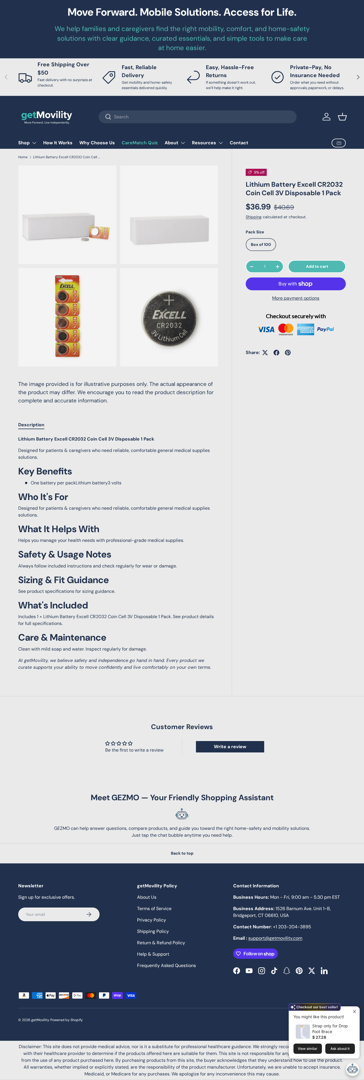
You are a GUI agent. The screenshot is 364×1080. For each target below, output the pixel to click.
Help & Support (153, 954)
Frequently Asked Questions (166, 965)
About (171, 143)
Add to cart (317, 266)
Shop (24, 143)
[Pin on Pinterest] (287, 352)
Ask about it (339, 1048)
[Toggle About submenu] (182, 142)
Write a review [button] (230, 747)
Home (23, 157)
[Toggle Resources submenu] (220, 142)
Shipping (254, 216)
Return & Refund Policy (161, 943)
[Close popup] (354, 1011)
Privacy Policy (151, 920)
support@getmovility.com (275, 938)
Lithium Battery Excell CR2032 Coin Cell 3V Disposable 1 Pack (67, 157)
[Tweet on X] (265, 352)
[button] (342, 116)
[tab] (31, 424)
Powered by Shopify (66, 1020)
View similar (307, 1048)
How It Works (58, 143)
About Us (146, 897)
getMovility (40, 1020)
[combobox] (197, 116)
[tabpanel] (118, 553)
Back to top (182, 853)
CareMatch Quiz (140, 143)
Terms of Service (154, 909)
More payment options (295, 298)
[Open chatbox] (352, 1069)
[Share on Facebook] (276, 352)
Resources (204, 143)
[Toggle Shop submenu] (34, 142)
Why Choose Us (97, 143)
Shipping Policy (153, 931)
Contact (239, 143)
